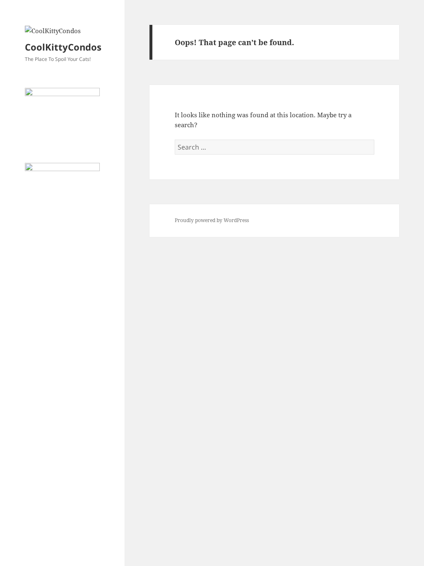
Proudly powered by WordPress (212, 220)
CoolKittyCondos (63, 47)
